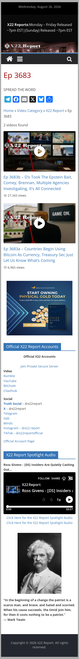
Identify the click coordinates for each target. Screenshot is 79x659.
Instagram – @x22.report (22, 428)
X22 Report (55, 110)
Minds (8, 423)
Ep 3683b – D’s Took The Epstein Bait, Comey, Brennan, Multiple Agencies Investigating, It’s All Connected (38, 182)
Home (9, 110)
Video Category (29, 110)
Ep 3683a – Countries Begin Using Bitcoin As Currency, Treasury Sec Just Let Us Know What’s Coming (38, 254)
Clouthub (10, 391)
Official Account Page (19, 441)
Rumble (9, 376)
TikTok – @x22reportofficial (23, 433)
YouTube (10, 381)
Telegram (10, 413)
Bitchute (10, 386)
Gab (6, 418)
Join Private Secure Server (39, 366)
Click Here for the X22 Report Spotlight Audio (39, 518)
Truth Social (13, 404)
